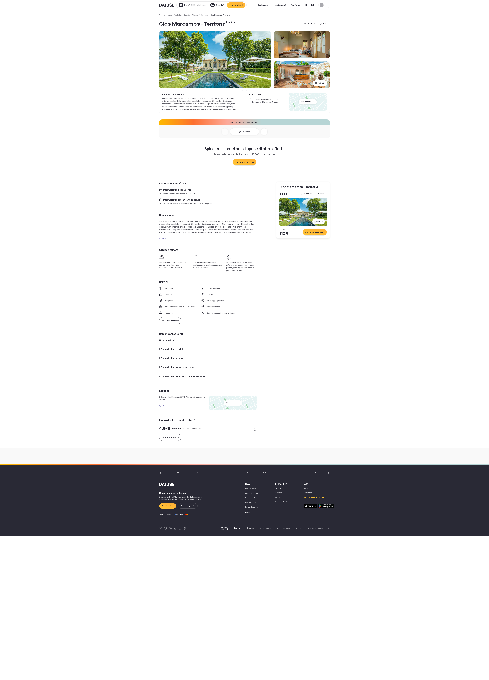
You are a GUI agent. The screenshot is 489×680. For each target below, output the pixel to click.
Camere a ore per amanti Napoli (258, 473)
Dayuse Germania (251, 507)
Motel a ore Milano (176, 473)
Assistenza (295, 5)
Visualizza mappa (307, 102)
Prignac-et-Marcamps (200, 15)
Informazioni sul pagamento (173, 358)
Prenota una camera (314, 232)
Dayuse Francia (250, 489)
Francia (162, 15)
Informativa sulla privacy (314, 528)
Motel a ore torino (231, 473)
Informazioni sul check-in (171, 349)
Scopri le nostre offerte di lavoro (285, 502)
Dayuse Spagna (250, 502)
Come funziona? (279, 5)
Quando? (246, 131)
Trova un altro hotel (244, 162)
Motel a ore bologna (312, 473)
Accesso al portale (188, 506)
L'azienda (278, 488)
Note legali (298, 528)
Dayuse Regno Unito (252, 493)
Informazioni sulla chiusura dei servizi (177, 367)
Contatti (307, 488)
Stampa (277, 497)
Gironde (187, 15)
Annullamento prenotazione (314, 497)
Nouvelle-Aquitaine (174, 15)
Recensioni (278, 493)
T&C (328, 528)
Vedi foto (321, 83)
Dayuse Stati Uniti (251, 498)
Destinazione (263, 5)
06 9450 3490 (168, 406)
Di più (161, 238)
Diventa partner (168, 506)
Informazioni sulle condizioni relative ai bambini (182, 376)
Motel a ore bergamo (285, 473)
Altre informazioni (170, 320)
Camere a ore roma (203, 473)
